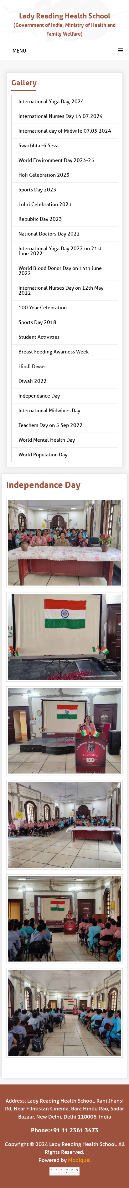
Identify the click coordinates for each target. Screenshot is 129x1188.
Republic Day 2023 (40, 219)
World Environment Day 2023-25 (56, 160)
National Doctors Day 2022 (49, 234)
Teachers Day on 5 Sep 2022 (50, 425)
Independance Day (39, 396)
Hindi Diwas (31, 366)
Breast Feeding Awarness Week (53, 352)
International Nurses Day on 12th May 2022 (60, 290)
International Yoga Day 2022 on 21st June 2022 (59, 251)
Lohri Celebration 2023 (45, 204)
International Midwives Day (49, 411)
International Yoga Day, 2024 (51, 101)
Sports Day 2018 (37, 322)
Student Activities (38, 337)
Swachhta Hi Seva (38, 146)
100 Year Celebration (42, 308)
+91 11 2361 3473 (74, 1130)
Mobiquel (79, 1160)
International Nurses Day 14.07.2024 (60, 116)
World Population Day (42, 455)
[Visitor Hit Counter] (64, 1171)
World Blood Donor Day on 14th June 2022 (60, 270)
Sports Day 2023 (37, 190)
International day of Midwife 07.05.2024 (64, 131)
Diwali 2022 (32, 381)
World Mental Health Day (46, 440)
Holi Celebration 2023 (44, 175)
